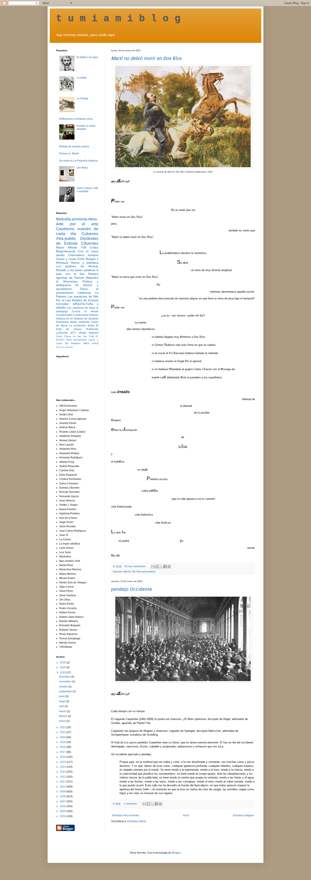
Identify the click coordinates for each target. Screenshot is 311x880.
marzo (63, 711)
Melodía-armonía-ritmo (76, 219)
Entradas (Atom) (136, 821)
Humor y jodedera (84, 262)
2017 (63, 752)
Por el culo (63, 300)
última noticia (90, 343)
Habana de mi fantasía (69, 318)
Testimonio (92, 329)
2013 (63, 771)
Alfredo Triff (129, 571)
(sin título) (82, 167)
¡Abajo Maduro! (88, 332)
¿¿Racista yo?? (66, 332)
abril (62, 706)
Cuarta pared (80, 315)
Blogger (176, 852)
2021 (63, 732)
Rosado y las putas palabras (75, 270)
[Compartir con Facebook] (165, 566)
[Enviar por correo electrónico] (153, 566)
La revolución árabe (81, 325)
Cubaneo (89, 233)
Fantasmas (62, 321)
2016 (63, 756)
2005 (63, 811)
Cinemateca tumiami (83, 255)
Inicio (186, 815)
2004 (63, 816)
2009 (63, 791)
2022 (63, 727)
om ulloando (91, 318)
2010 (63, 786)
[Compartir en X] (161, 566)
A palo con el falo (77, 272)
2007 (63, 801)
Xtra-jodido (66, 238)
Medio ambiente (79, 321)
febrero (63, 716)
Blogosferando (66, 251)
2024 (63, 667)
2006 (63, 806)
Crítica (94, 247)
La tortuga (82, 98)
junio (62, 696)
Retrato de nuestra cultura (74, 146)
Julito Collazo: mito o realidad (87, 190)
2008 (63, 796)
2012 (63, 776)
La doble (82, 77)
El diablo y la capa (87, 57)
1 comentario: (130, 803)
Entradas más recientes (125, 815)
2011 (63, 781)
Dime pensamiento (146, 571)
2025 (63, 662)
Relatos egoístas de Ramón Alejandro (77, 275)
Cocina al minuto (85, 311)
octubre (63, 686)
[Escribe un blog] (157, 566)
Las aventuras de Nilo (83, 296)
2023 (63, 672)
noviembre (65, 681)
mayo (62, 701)
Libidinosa (84, 292)
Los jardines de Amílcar (77, 266)
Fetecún (93, 315)
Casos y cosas (66, 259)
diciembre (65, 676)
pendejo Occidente (131, 589)
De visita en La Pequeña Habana (78, 160)
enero (62, 721)
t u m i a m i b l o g (118, 18)
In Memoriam (67, 281)
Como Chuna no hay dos (71, 336)
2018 (63, 747)
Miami (60, 247)
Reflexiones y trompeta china (76, 118)
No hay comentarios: (136, 566)
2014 (63, 766)
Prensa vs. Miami (69, 153)
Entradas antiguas (243, 815)
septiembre (66, 691)
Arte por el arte (77, 224)
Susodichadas (64, 315)
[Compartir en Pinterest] (169, 566)
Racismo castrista (64, 347)
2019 (63, 742)
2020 (63, 737)
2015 (63, 761)
